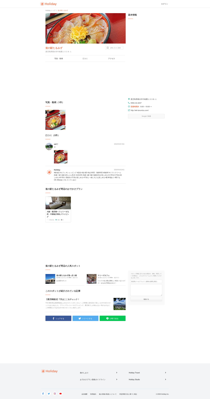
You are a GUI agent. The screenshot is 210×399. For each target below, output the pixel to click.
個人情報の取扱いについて (108, 394)
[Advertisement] (85, 81)
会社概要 (84, 394)
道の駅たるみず (53, 48)
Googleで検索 (146, 116)
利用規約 (93, 394)
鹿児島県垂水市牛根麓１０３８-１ (144, 99)
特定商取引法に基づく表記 (128, 394)
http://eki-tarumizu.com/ (140, 110)
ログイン (164, 4)
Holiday (48, 4)
